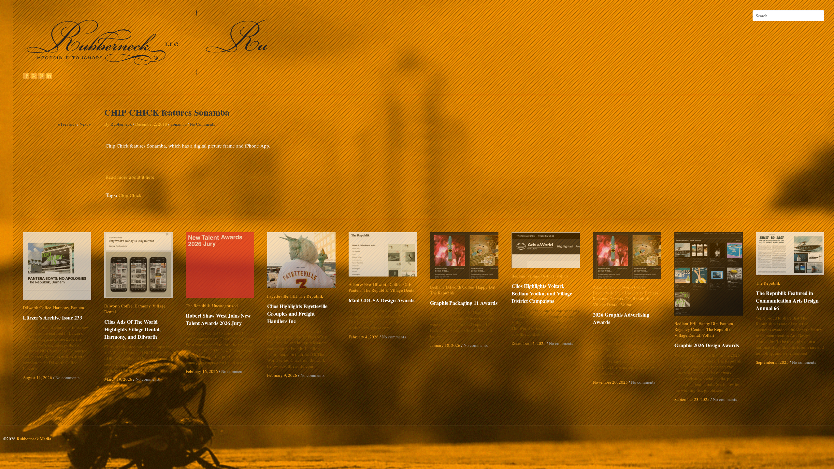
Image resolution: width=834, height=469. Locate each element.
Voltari (562, 276)
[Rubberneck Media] (145, 72)
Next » (85, 124)
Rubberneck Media (34, 438)
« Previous (67, 124)
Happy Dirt (486, 287)
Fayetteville (277, 296)
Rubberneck (121, 124)
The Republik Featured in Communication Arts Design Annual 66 (787, 300)
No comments (67, 377)
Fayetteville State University (618, 293)
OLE (407, 284)
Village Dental (165, 306)
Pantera (77, 307)
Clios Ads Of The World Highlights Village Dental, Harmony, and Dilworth (132, 323)
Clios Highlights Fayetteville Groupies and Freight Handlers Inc (301, 313)
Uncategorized (225, 305)
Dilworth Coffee (37, 307)
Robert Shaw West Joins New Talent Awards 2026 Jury (218, 319)
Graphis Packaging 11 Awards (463, 302)
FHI (293, 296)
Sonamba (178, 124)
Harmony (61, 307)
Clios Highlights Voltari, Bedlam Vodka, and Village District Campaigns (546, 293)
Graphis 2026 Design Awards (706, 345)
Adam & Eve (360, 284)
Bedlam (437, 287)
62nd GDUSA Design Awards (381, 300)
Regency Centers (608, 299)
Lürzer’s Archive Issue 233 (52, 317)
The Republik (198, 305)
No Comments (202, 124)
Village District (540, 276)
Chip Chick (130, 195)
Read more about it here (130, 177)
